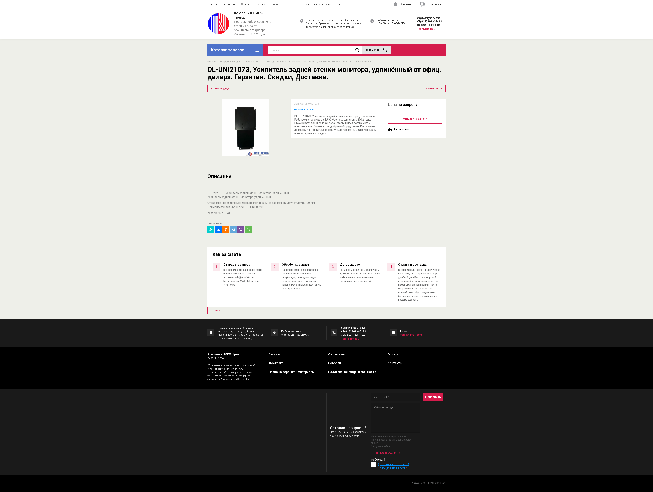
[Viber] (240, 229)
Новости (277, 4)
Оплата (245, 4)
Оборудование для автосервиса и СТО (240, 61)
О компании (229, 4)
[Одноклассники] (225, 229)
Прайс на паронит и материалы (323, 4)
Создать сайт (420, 482)
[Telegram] (233, 229)
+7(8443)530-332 (429, 18)
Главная (212, 4)
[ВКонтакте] (218, 229)
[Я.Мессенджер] (210, 229)
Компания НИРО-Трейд (249, 15)
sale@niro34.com (429, 24)
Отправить (433, 397)
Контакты (293, 4)
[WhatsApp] (248, 229)
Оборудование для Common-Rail (283, 61)
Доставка (260, 4)
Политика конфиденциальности (352, 372)
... (348, 4)
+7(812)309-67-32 (429, 21)
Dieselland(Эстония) (304, 109)
